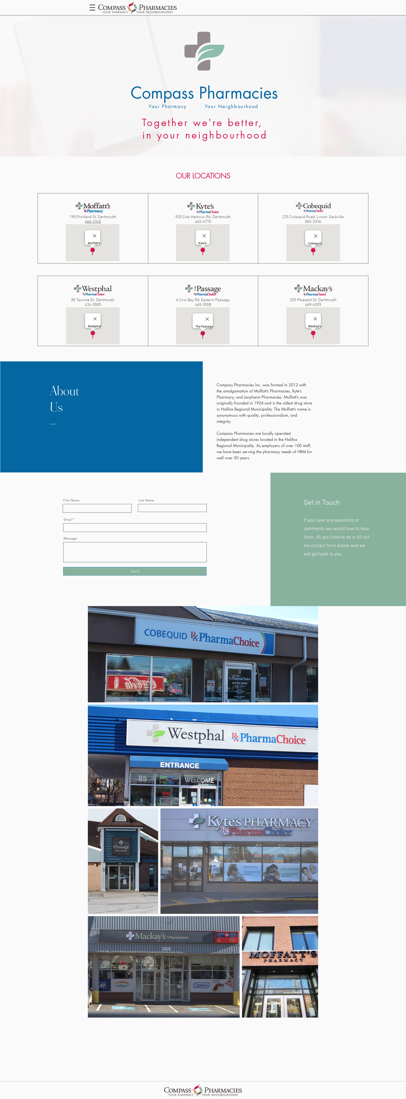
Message (70, 538)
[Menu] (92, 7)
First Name (71, 500)
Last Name (146, 500)
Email (67, 519)
